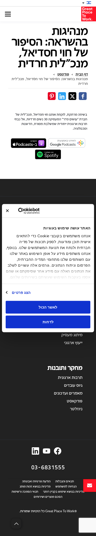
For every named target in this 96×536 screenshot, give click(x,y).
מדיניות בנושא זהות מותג (35, 486)
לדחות (48, 322)
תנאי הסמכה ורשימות (25, 491)
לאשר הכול (48, 307)
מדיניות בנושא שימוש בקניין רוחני (63, 491)
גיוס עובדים (73, 385)
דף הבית (82, 74)
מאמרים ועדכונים (68, 393)
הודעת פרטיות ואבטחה (36, 481)
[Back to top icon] (16, 523)
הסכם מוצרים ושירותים (48, 496)
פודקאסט (74, 401)
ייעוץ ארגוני (73, 342)
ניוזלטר (76, 408)
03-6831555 (48, 467)
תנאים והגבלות (64, 481)
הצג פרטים (21, 292)
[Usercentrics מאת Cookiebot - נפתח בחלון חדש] (37, 211)
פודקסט (63, 74)
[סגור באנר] (7, 210)
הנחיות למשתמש (66, 486)
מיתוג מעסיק (71, 334)
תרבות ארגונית (70, 377)
